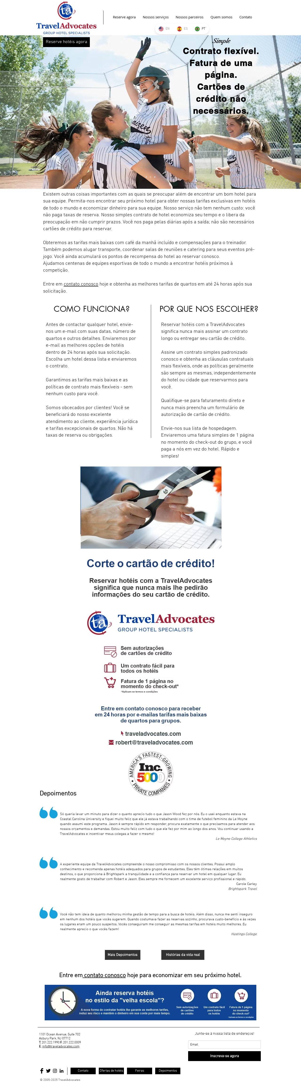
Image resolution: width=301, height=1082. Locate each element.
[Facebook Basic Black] (41, 1071)
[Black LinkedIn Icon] (61, 1071)
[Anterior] (26, 112)
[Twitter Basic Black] (48, 1071)
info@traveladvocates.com (60, 1047)
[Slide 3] (154, 177)
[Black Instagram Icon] (55, 1071)
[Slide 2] (150, 177)
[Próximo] (274, 112)
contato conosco (81, 284)
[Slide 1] (146, 177)
